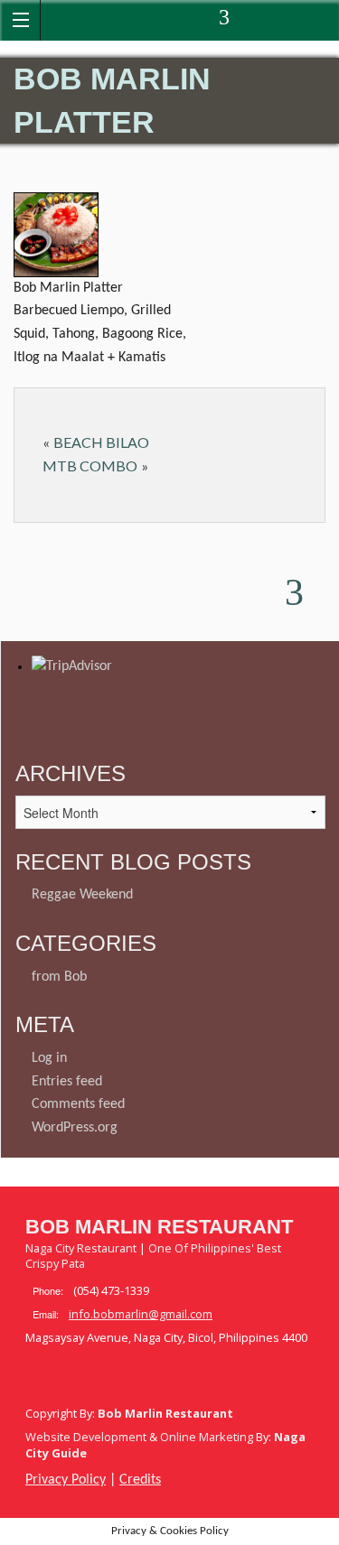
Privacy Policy (65, 1480)
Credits (140, 1480)
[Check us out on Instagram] (204, 21)
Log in (49, 1058)
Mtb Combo (89, 465)
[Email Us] (180, 21)
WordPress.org (75, 1128)
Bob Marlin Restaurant (159, 1226)
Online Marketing (206, 1437)
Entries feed (67, 1082)
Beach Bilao (101, 442)
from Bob (59, 977)
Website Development (85, 1437)
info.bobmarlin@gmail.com (140, 1314)
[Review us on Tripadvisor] (226, 21)
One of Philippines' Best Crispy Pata (153, 1256)
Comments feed (78, 1104)
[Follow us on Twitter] (156, 21)
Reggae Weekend (82, 895)
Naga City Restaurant (81, 1248)
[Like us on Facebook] (131, 21)
